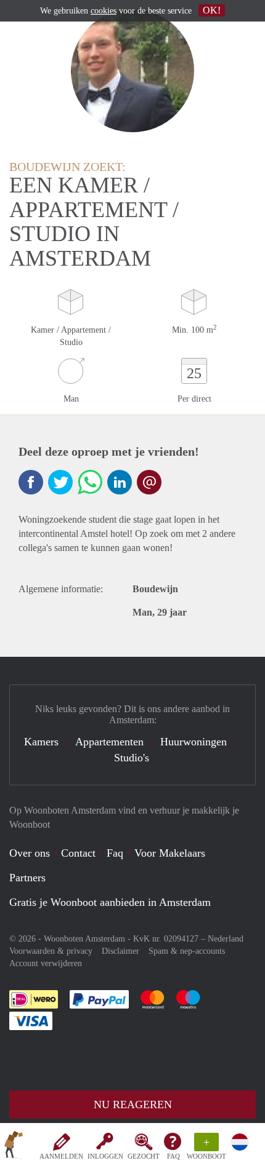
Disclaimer (120, 951)
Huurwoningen (193, 742)
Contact (78, 853)
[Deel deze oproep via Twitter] (60, 482)
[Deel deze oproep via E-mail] (149, 482)
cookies (103, 10)
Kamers (41, 742)
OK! (212, 10)
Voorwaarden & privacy (50, 951)
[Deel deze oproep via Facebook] (30, 482)
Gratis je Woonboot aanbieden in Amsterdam (110, 902)
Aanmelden (61, 1156)
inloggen (105, 1156)
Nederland (225, 938)
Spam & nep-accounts (187, 951)
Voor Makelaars (169, 853)
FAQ (173, 1156)
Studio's (131, 758)
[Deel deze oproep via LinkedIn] (119, 482)
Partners (27, 877)
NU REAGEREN (133, 1104)
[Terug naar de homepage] (13, 1147)
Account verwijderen (45, 963)
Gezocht (144, 1156)
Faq (115, 853)
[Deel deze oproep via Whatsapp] (90, 482)
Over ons (29, 853)
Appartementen (109, 742)
